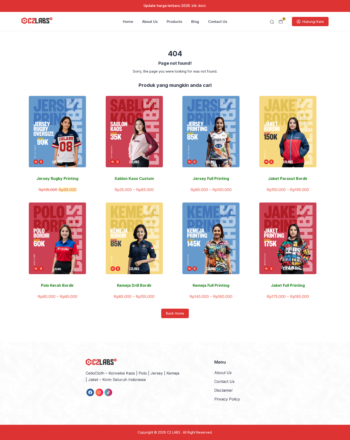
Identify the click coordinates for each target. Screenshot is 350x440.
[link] (90, 392)
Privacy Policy (227, 399)
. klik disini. (175, 6)
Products (174, 21)
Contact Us (217, 21)
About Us (150, 21)
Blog (195, 21)
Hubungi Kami (313, 22)
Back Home (175, 313)
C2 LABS (174, 432)
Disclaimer (223, 390)
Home (128, 21)
